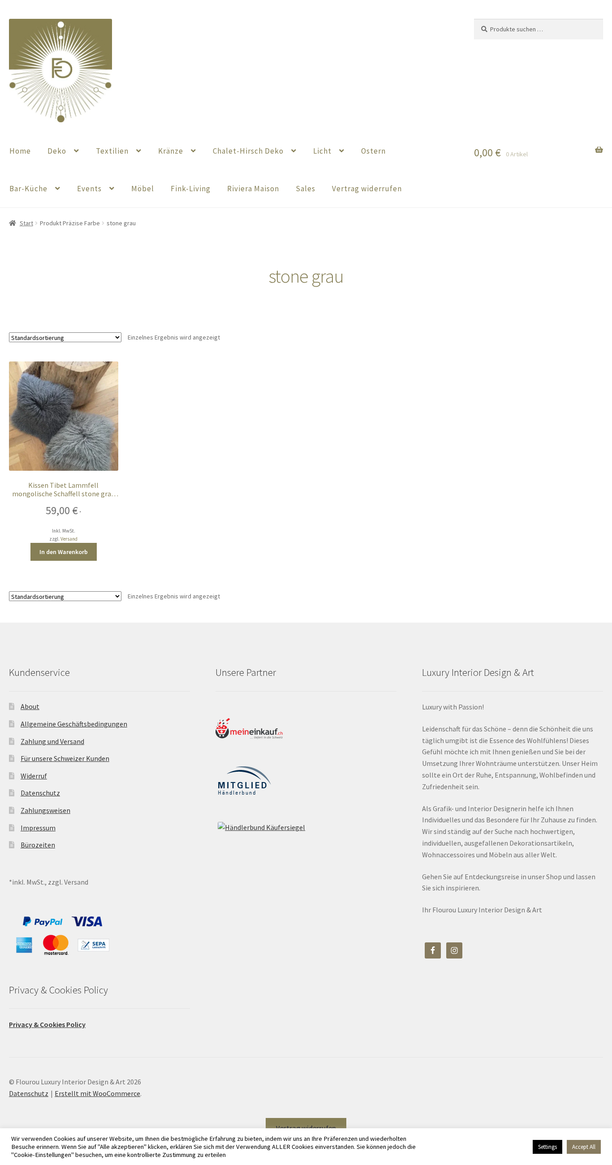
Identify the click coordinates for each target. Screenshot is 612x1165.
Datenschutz (40, 792)
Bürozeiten (38, 844)
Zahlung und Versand (52, 741)
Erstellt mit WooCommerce (97, 1093)
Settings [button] (547, 1147)
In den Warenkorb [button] (63, 552)
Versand (69, 539)
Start (26, 223)
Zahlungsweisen (45, 810)
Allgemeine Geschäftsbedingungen (74, 723)
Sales (305, 188)
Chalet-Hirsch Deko (248, 151)
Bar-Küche (28, 188)
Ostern (373, 151)
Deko (56, 151)
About (30, 706)
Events (89, 188)
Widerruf (34, 775)
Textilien (112, 151)
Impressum (38, 827)
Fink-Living (191, 188)
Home (20, 151)
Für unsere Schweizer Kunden (65, 758)
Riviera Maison (253, 188)
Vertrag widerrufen (367, 188)
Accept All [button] (583, 1147)
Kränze (170, 151)
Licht (322, 151)
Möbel (142, 188)
